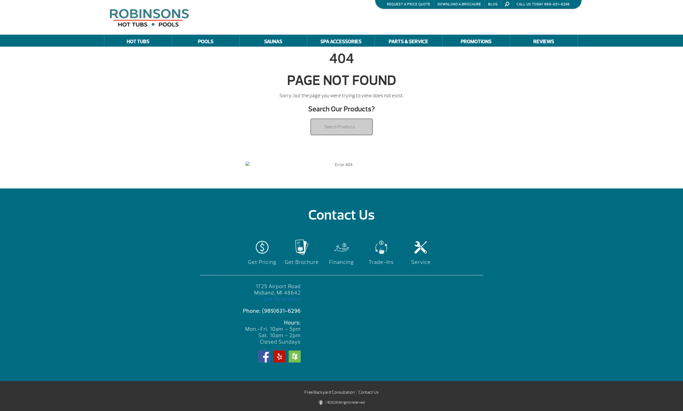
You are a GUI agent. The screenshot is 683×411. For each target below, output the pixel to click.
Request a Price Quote (408, 4)
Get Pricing (262, 262)
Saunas (273, 41)
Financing (341, 262)
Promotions (476, 41)
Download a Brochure (459, 4)
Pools (205, 41)
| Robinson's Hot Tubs (150, 17)
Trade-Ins (381, 262)
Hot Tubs (138, 41)
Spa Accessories (341, 41)
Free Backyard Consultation (329, 392)
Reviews (543, 41)
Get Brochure (302, 262)
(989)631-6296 (281, 311)
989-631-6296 (557, 4)
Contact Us (368, 392)
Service (421, 262)
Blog (493, 4)
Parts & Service (408, 41)
